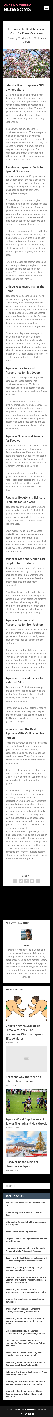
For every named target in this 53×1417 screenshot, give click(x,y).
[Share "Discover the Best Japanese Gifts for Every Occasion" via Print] (38, 881)
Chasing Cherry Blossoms (24, 1409)
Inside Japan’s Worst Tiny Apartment (22, 1232)
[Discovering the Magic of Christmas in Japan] (27, 1144)
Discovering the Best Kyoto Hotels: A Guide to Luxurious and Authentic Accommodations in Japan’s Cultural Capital (26, 1280)
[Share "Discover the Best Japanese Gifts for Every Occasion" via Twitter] (21, 881)
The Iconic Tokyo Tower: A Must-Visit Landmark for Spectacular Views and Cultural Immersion (26, 1343)
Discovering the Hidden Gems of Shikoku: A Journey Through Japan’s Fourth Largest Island (25, 1321)
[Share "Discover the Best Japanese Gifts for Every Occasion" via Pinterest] (26, 881)
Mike (20, 38)
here (30, 858)
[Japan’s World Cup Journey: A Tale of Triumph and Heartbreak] (27, 1101)
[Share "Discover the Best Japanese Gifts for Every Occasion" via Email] (32, 881)
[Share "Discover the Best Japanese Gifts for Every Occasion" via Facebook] (15, 881)
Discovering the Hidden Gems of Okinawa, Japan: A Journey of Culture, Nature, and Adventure (24, 1394)
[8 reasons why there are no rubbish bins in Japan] (27, 1059)
